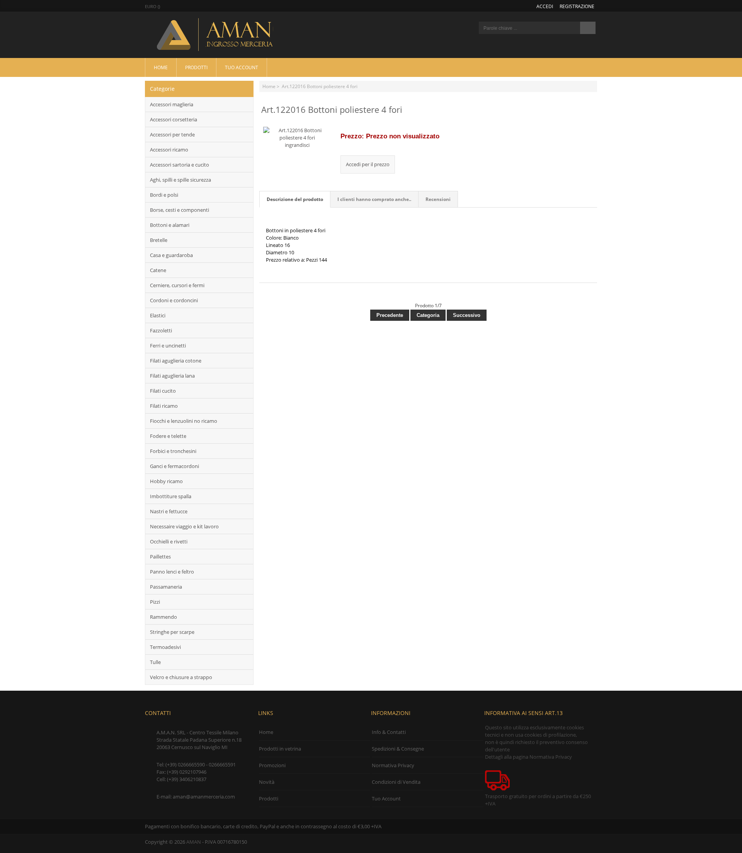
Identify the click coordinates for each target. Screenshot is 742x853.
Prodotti (196, 67)
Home (161, 67)
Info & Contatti (389, 732)
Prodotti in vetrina (280, 748)
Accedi (544, 6)
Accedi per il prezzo (368, 164)
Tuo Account (241, 67)
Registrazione (577, 6)
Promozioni (272, 765)
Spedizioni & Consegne (398, 748)
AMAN (193, 841)
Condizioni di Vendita (396, 781)
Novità (266, 781)
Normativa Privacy (393, 765)
